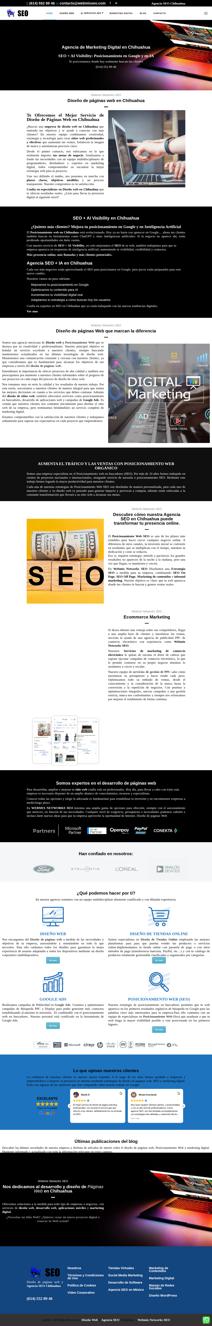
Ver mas (32, 311)
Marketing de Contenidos (158, 1269)
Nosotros (74, 1268)
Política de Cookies (81, 1285)
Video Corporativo (81, 1292)
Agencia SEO (110, 1320)
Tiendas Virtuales (121, 1268)
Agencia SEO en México (126, 1290)
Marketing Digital (161, 1278)
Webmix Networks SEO (154, 1320)
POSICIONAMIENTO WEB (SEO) (159, 999)
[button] (183, 1106)
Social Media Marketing (125, 1275)
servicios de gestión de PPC (151, 672)
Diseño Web (90, 1320)
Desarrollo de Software (125, 1282)
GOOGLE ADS (53, 999)
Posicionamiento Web (79, 342)
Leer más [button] (77, 1118)
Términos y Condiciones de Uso (85, 1276)
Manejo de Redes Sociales (161, 1287)
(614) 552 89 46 (39, 1298)
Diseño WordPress (163, 1295)
